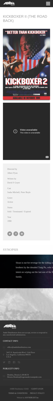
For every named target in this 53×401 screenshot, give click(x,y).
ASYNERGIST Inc (32, 398)
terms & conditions (18, 393)
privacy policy (37, 393)
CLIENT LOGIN (37, 389)
